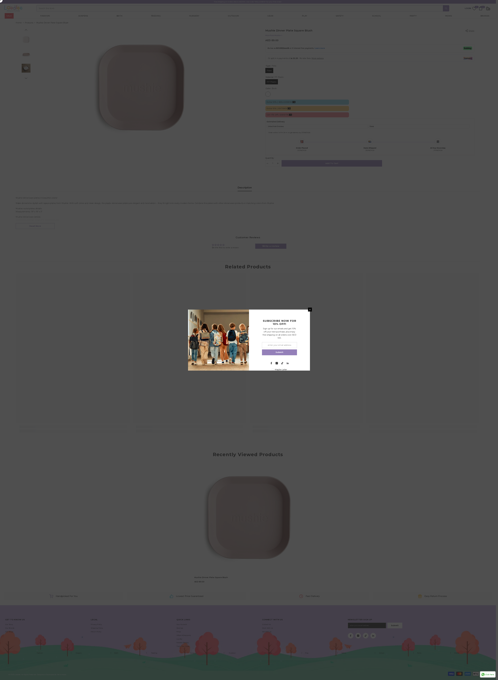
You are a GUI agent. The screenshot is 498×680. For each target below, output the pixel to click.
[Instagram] (276, 363)
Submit (279, 352)
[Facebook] (271, 363)
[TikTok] (282, 363)
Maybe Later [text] (281, 369)
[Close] (310, 309)
